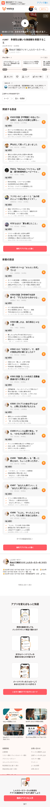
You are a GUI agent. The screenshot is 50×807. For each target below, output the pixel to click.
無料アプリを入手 (25, 798)
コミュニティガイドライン (10, 762)
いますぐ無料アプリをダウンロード (25, 692)
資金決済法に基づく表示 (9, 769)
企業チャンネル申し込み (38, 755)
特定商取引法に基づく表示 (10, 765)
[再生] (44, 122)
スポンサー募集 (35, 759)
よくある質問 (35, 765)
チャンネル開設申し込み (38, 752)
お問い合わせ (35, 769)
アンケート (34, 762)
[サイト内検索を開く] (36, 9)
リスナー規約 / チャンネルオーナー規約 (14, 755)
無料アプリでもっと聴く (25, 249)
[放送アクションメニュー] (47, 76)
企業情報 (5, 752)
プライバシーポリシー (9, 759)
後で (25, 804)
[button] (25, 23)
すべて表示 (44, 58)
